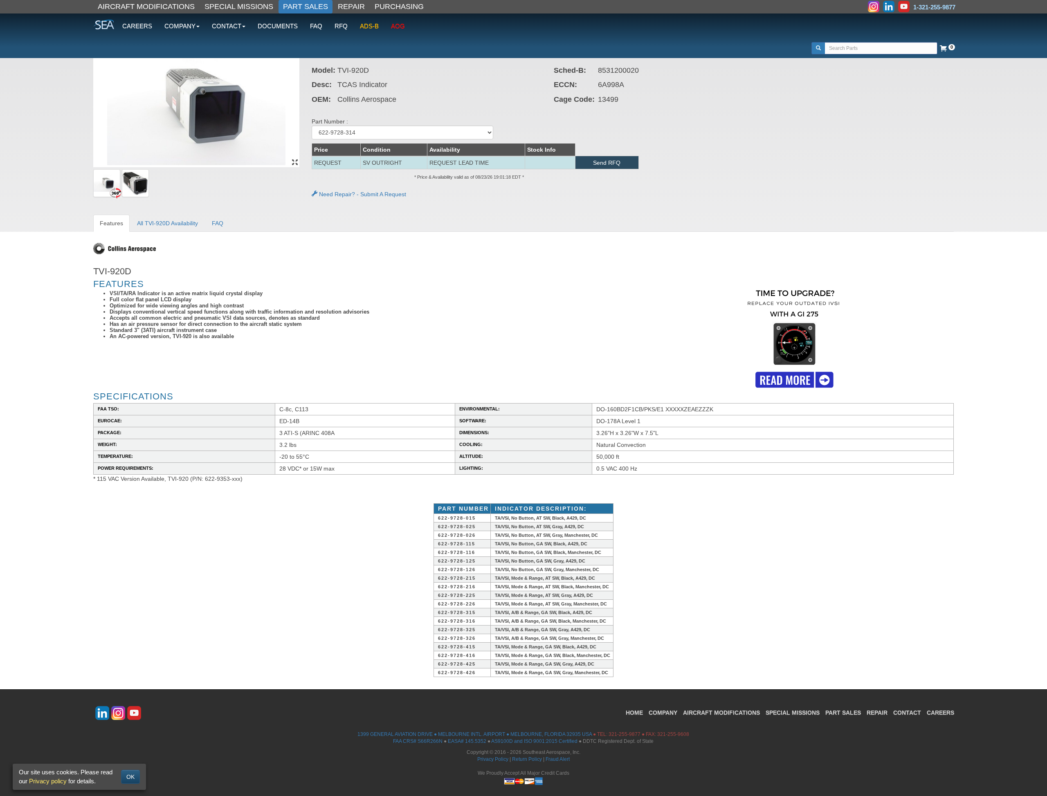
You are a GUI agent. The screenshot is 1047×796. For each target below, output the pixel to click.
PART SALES (305, 6)
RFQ (341, 25)
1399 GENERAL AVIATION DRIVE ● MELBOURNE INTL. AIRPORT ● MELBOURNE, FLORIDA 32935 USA (474, 734)
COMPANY (663, 712)
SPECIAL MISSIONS (238, 6)
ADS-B (369, 25)
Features (111, 223)
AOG (398, 25)
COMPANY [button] (179, 25)
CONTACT (907, 712)
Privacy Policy (492, 759)
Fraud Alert (558, 759)
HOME (634, 712)
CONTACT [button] (226, 25)
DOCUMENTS (278, 25)
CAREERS (137, 25)
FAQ (316, 25)
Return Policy (527, 759)
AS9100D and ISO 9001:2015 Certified (534, 741)
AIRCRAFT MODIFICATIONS (146, 6)
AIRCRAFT (721, 712)
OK (130, 777)
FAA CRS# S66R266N (418, 741)
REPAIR (351, 6)
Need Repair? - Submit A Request (361, 194)
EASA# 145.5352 (467, 741)
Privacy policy (48, 781)
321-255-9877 (624, 734)
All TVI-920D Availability (167, 223)
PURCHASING (399, 6)
